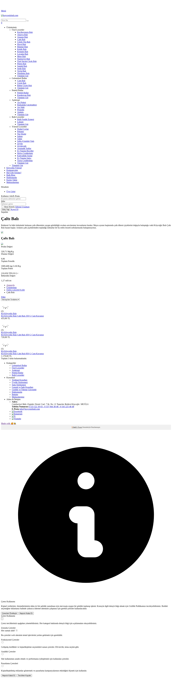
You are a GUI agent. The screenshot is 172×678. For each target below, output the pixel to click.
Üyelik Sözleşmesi (20, 382)
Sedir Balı (21, 68)
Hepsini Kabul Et (26, 613)
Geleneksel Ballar (19, 365)
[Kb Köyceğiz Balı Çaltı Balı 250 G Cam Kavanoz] (5, 309)
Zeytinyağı (21, 146)
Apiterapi (16, 370)
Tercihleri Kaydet (24, 676)
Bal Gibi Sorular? (13, 173)
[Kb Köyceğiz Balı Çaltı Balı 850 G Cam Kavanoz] (5, 346)
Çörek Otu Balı (23, 42)
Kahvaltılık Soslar (24, 156)
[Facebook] (17, 411)
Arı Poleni (21, 102)
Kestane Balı (22, 51)
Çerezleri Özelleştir (9, 613)
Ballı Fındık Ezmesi (25, 119)
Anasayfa (10, 285)
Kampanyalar (12, 170)
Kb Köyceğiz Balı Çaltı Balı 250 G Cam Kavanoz (22, 316)
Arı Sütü (20, 107)
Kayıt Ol (14, 209)
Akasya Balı (22, 34)
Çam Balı (21, 81)
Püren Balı (21, 64)
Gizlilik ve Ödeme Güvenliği (24, 390)
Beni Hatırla (9, 207)
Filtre (3, 297)
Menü (3, 11)
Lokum (20, 122)
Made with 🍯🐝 (8, 423)
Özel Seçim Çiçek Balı (27, 61)
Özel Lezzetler (18, 368)
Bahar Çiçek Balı (24, 85)
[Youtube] (16, 419)
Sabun (20, 136)
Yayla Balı (21, 71)
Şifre (3, 201)
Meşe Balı (21, 56)
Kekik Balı (21, 49)
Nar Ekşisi (21, 134)
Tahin (19, 139)
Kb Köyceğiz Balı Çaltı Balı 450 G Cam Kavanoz (22, 335)
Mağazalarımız (12, 182)
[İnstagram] (17, 414)
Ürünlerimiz (11, 287)
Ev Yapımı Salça (24, 158)
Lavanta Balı (22, 54)
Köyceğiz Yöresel (14, 168)
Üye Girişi (10, 191)
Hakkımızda (11, 177)
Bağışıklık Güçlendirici (27, 105)
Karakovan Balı (24, 95)
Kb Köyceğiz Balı (9, 313)
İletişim (15, 394)
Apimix (20, 112)
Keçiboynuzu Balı (25, 32)
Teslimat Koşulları (19, 380)
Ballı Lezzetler (18, 375)
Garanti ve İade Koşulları (22, 387)
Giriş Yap (5, 210)
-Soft (74, 427)
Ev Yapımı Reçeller (25, 151)
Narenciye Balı (23, 59)
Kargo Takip (11, 180)
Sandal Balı (22, 66)
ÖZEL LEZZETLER (15, 290)
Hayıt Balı (21, 44)
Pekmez (20, 131)
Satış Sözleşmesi (19, 385)
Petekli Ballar (23, 93)
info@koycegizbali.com (29, 409)
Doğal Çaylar (23, 129)
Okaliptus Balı (23, 73)
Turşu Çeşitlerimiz (25, 160)
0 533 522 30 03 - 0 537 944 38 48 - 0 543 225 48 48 (51, 406)
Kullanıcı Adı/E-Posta (10, 196)
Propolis (20, 110)
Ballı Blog (10, 175)
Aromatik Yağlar (24, 148)
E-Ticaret (79, 427)
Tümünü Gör (22, 76)
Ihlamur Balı (22, 47)
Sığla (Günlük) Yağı (25, 141)
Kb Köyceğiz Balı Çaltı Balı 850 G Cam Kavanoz (22, 353)
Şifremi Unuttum (22, 207)
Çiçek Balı (21, 83)
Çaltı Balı (21, 39)
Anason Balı (22, 37)
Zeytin (20, 143)
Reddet (165, 606)
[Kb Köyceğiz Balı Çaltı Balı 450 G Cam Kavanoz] (5, 327)
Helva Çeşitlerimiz (25, 153)
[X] (14, 416)
